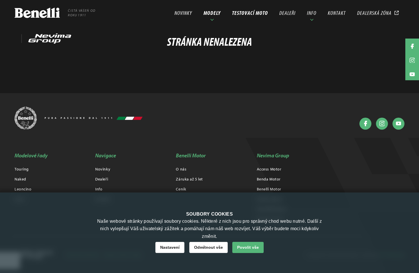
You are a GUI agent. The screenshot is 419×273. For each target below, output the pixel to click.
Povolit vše (248, 247)
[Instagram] (382, 124)
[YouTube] (398, 124)
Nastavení (170, 247)
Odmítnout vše (208, 247)
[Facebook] (365, 124)
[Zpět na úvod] (79, 118)
